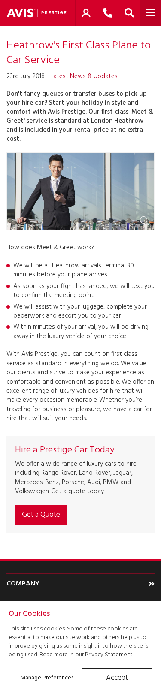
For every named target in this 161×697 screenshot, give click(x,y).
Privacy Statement (109, 655)
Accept (117, 678)
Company (22, 583)
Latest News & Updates (84, 76)
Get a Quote (41, 515)
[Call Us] (107, 13)
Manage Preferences (46, 678)
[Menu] (150, 13)
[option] (80, 191)
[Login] (86, 13)
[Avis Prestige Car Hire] (36, 13)
